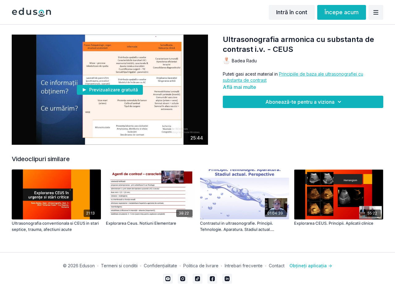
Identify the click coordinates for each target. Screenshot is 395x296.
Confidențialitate (160, 265)
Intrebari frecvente (244, 265)
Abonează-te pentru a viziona (300, 102)
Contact (277, 265)
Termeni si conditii (119, 265)
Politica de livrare (200, 265)
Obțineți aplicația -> (310, 265)
